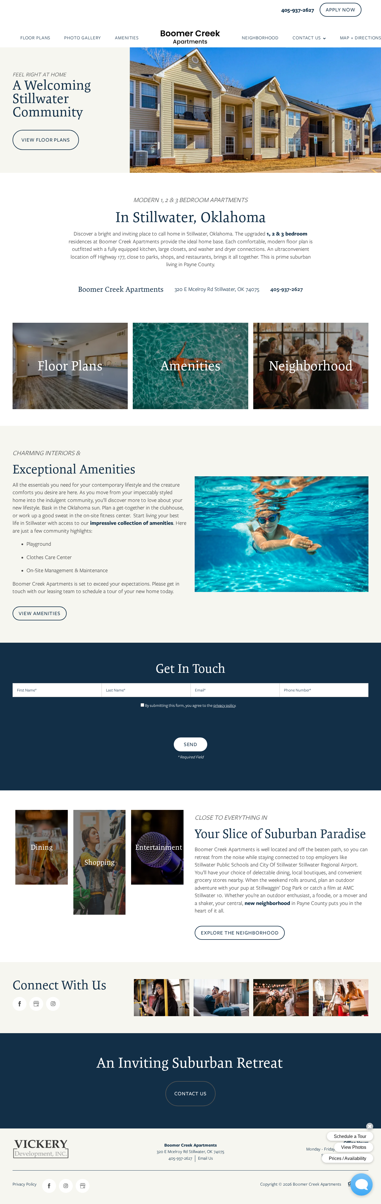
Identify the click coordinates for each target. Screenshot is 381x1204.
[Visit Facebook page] (19, 1004)
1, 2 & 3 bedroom (287, 233)
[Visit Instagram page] (53, 1004)
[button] (340, 10)
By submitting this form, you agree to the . (190, 705)
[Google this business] (36, 1004)
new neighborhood (267, 903)
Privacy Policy (25, 1184)
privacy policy (224, 705)
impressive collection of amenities (131, 523)
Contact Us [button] (190, 1093)
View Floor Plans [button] (45, 140)
